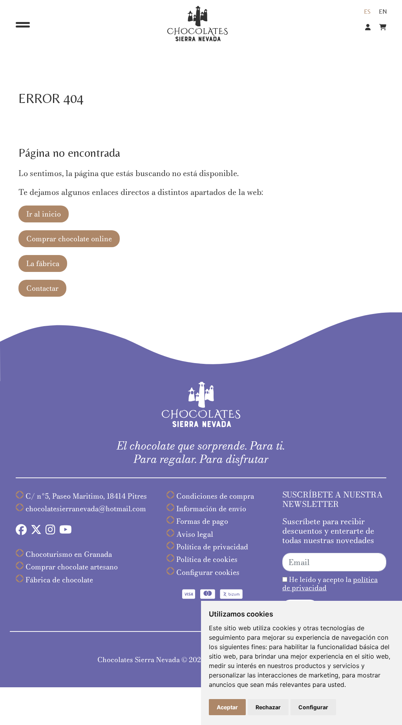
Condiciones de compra (215, 496)
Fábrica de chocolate (59, 579)
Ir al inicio (43, 214)
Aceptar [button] (227, 707)
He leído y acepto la (330, 583)
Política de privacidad (212, 546)
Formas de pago (202, 521)
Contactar (42, 288)
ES (367, 11)
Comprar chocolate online (69, 238)
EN (383, 11)
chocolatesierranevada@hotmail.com (86, 508)
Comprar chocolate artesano (72, 567)
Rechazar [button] (268, 707)
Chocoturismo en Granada (69, 554)
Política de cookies (207, 559)
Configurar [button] (313, 707)
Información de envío (211, 508)
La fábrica (42, 263)
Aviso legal (194, 534)
